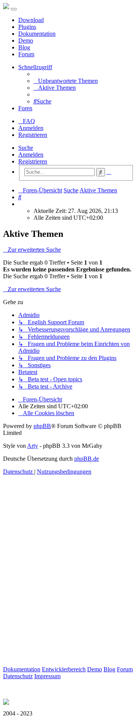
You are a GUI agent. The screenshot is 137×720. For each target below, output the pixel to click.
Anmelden (30, 154)
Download (31, 20)
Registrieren (32, 161)
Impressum (47, 676)
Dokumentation (37, 33)
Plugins (27, 27)
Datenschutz (18, 676)
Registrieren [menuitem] (32, 135)
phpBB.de (86, 458)
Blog (24, 47)
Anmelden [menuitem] (30, 128)
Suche (25, 147)
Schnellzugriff (35, 67)
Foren (25, 108)
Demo (25, 40)
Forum (26, 54)
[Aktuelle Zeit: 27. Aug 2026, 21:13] (20, 204)
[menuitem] (65, 81)
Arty (32, 445)
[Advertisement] (68, 579)
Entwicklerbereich (64, 669)
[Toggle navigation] (14, 9)
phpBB (42, 426)
